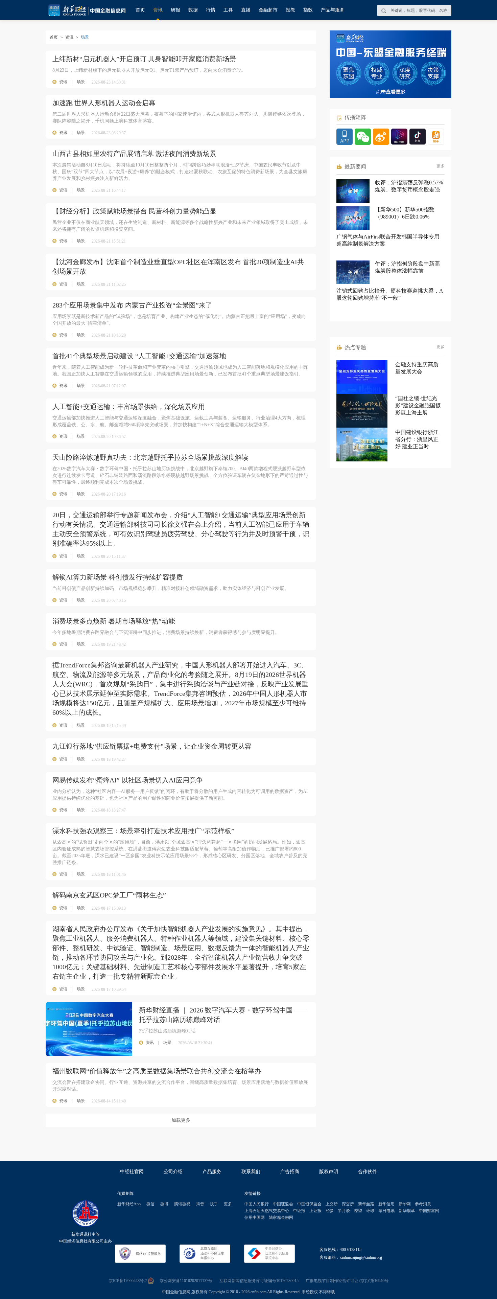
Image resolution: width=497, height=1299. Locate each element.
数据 (193, 10)
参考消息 (423, 1204)
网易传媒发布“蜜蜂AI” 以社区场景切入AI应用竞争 (127, 780)
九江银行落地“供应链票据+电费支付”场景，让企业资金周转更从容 (152, 746)
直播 (246, 10)
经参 (330, 1210)
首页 (140, 10)
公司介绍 (173, 1171)
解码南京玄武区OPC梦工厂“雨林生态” (109, 895)
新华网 (405, 1204)
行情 (210, 10)
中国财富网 (429, 1210)
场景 (81, 81)
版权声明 (328, 1171)
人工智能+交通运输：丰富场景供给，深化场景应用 (128, 406)
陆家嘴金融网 (281, 1217)
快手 (214, 1204)
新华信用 (386, 1204)
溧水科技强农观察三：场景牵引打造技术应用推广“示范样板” (143, 831)
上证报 (315, 1210)
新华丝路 (366, 1204)
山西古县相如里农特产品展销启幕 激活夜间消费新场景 (134, 153)
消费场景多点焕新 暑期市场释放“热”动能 (113, 621)
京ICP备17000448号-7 (128, 1280)
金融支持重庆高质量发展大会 (417, 368)
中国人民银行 (256, 1204)
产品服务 (212, 1171)
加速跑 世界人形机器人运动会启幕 (104, 103)
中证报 (299, 1210)
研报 (175, 10)
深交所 (348, 1204)
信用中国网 (254, 1217)
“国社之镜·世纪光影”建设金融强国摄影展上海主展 (418, 405)
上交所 (332, 1204)
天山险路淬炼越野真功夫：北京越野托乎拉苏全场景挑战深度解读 (150, 457)
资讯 (158, 10)
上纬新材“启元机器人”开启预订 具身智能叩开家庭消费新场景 (144, 59)
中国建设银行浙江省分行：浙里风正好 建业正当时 (417, 439)
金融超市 (268, 10)
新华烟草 (407, 1210)
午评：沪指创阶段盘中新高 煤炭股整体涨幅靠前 (407, 267)
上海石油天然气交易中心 (266, 1210)
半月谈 (344, 1210)
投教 (290, 10)
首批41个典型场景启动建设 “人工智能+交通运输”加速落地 (139, 356)
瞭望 (358, 1210)
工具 (228, 10)
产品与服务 (333, 10)
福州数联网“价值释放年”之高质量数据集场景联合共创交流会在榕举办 (156, 1071)
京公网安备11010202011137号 (186, 1280)
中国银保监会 (309, 1204)
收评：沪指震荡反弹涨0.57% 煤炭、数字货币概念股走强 (409, 186)
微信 (150, 1204)
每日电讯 (386, 1210)
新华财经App (129, 1204)
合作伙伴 (367, 1171)
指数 (308, 10)
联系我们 (250, 1171)
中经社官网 (132, 1171)
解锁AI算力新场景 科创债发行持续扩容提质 (117, 577)
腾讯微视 (182, 1204)
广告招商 (289, 1171)
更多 (440, 166)
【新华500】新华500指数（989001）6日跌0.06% (404, 213)
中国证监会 (283, 1204)
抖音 (200, 1204)
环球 (370, 1210)
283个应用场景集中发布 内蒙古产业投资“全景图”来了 (132, 305)
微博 (164, 1204)
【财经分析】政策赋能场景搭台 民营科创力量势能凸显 (134, 211)
